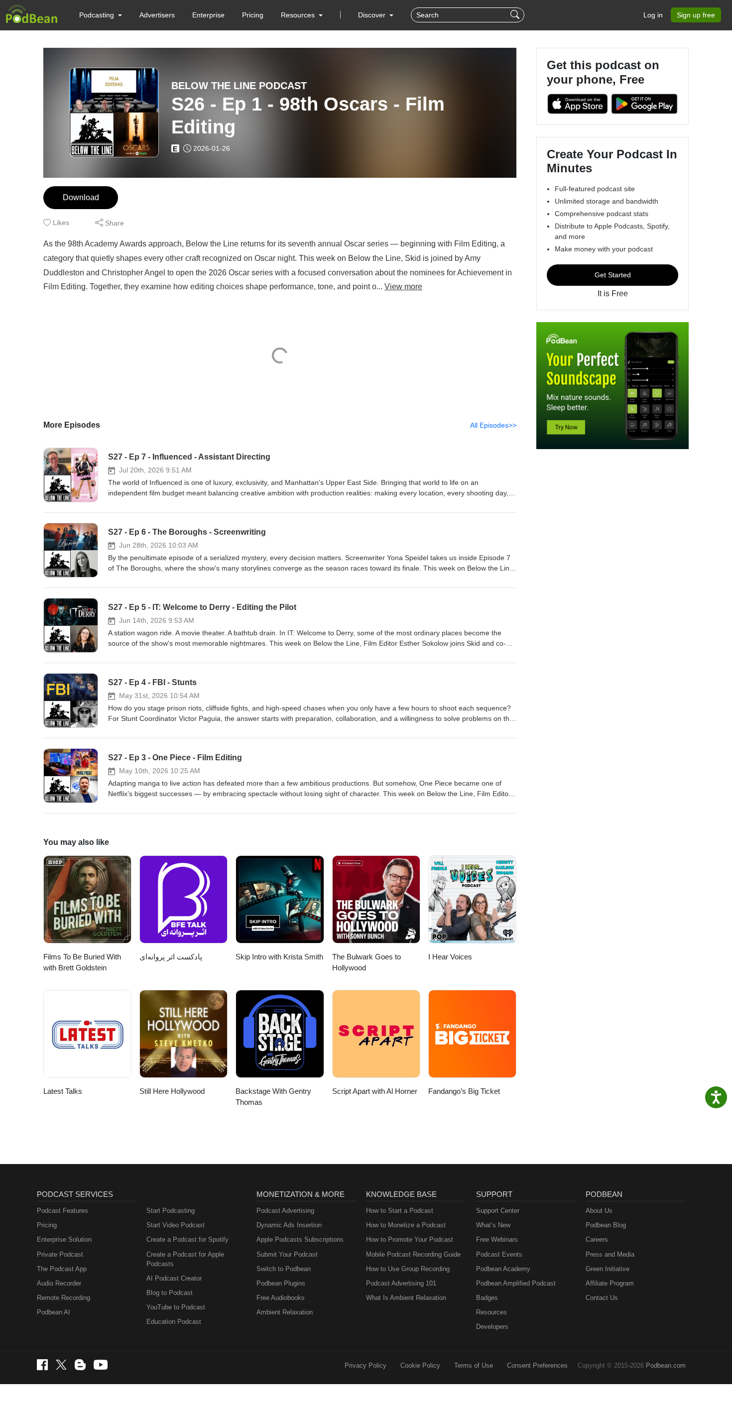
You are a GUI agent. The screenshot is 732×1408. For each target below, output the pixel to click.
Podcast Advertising (285, 1210)
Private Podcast (60, 1254)
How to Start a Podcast (399, 1210)
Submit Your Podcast (287, 1254)
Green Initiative (607, 1269)
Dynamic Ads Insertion (289, 1225)
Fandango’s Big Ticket (464, 1091)
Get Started (613, 275)
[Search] (516, 15)
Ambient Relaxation (284, 1312)
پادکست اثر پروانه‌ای (170, 956)
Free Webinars (497, 1239)
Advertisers (157, 15)
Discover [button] (372, 15)
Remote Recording (63, 1297)
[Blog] (80, 1364)
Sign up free (696, 15)
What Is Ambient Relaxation (406, 1297)
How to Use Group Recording (408, 1269)
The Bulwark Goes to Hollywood (366, 962)
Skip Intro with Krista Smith (279, 956)
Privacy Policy (365, 1365)
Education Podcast (173, 1321)
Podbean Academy (503, 1269)
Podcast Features (62, 1210)
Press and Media (610, 1254)
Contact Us (602, 1297)
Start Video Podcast (175, 1225)
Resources (491, 1312)
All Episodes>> (493, 425)
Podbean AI (53, 1312)
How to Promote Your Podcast (409, 1239)
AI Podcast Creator (174, 1278)
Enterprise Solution (64, 1239)
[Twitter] (61, 1365)
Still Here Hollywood (172, 1091)
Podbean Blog (606, 1225)
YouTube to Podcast (175, 1307)
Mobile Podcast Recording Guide (413, 1254)
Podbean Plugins (280, 1283)
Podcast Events (499, 1254)
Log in (653, 15)
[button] (100, 15)
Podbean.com (666, 1365)
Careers (597, 1239)
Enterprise (208, 15)
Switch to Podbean (283, 1269)
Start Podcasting (170, 1210)
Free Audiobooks (280, 1297)
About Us (599, 1210)
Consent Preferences (537, 1365)
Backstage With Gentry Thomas (273, 1097)
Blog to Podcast (169, 1292)
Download (81, 197)
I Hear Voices (450, 956)
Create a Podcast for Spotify (187, 1239)
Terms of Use (473, 1365)
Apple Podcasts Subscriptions (300, 1239)
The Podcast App (62, 1269)
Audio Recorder (59, 1283)
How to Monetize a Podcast (406, 1225)
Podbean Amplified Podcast (516, 1283)
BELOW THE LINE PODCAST (239, 85)
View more (403, 286)
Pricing (252, 15)
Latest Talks (62, 1091)
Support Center (497, 1210)
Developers (492, 1326)
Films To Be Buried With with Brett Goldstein (82, 962)
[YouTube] (101, 1365)
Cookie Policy (420, 1365)
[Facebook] (42, 1364)
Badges (487, 1297)
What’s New (493, 1225)
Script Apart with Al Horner (374, 1091)
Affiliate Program (610, 1283)
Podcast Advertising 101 (401, 1283)
